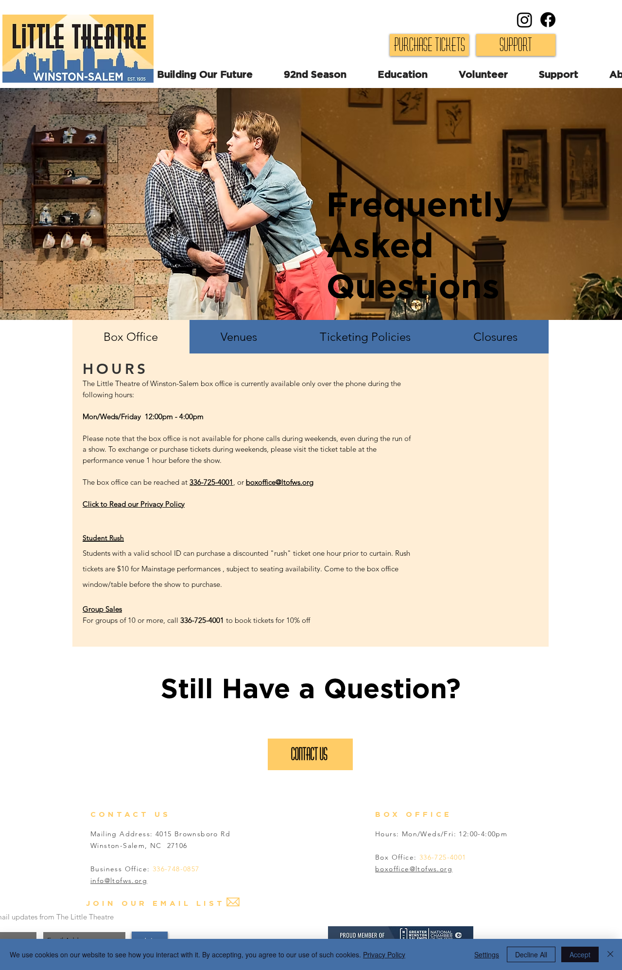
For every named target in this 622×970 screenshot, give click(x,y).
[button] (499, 75)
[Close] (610, 954)
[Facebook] (548, 20)
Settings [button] (486, 954)
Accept (580, 954)
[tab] (131, 336)
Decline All (531, 954)
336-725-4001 (211, 482)
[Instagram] (525, 20)
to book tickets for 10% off (268, 620)
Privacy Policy (384, 954)
